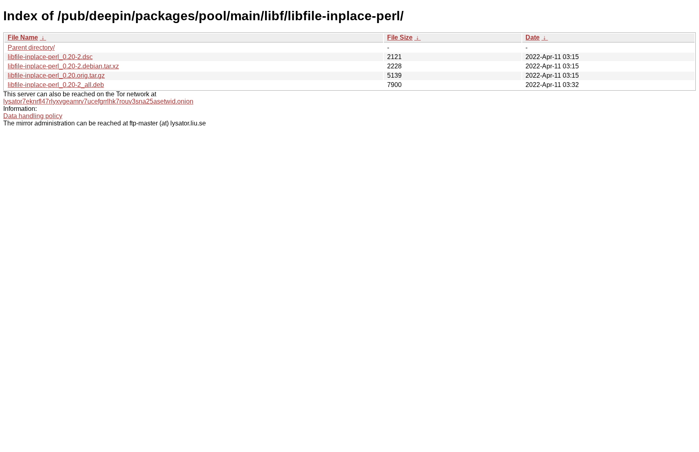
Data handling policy (32, 115)
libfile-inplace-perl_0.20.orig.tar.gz (56, 75)
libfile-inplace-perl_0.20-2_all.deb (56, 84)
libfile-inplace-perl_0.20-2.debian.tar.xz (63, 66)
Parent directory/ (31, 47)
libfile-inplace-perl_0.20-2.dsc (50, 56)
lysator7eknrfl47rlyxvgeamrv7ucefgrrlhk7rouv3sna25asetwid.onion (98, 101)
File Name (23, 37)
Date (532, 37)
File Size (400, 37)
